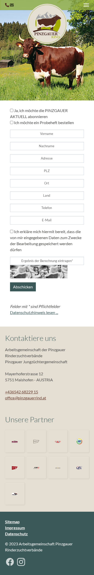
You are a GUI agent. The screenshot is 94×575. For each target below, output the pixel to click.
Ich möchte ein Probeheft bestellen (43, 122)
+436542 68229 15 (21, 391)
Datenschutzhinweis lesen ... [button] (34, 312)
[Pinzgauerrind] (47, 24)
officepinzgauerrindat (25, 397)
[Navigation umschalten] (86, 5)
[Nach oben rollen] (83, 564)
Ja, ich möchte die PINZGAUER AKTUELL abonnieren (39, 113)
